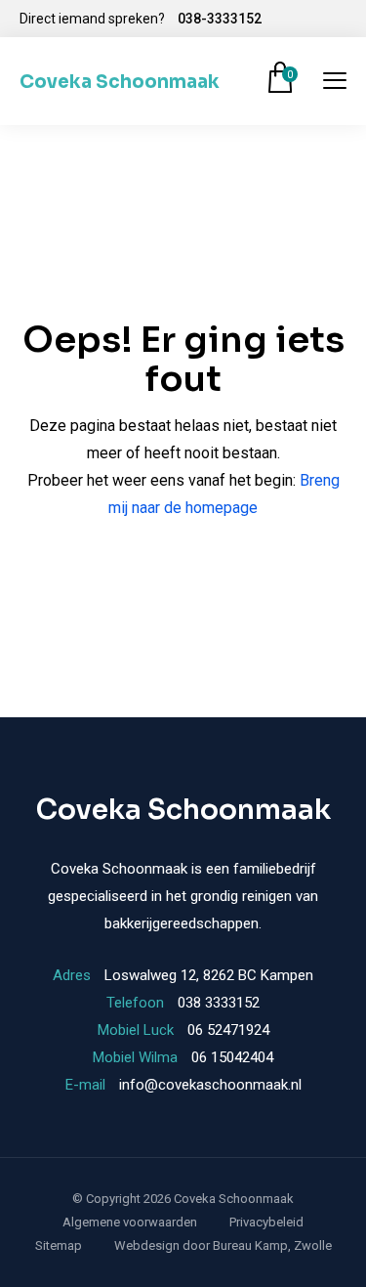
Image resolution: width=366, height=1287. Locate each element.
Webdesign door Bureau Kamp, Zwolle (223, 1245)
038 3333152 (219, 1002)
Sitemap (58, 1245)
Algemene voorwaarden (129, 1222)
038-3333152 (220, 18)
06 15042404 (232, 1057)
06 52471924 (228, 1030)
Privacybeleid (266, 1222)
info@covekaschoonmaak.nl (210, 1085)
